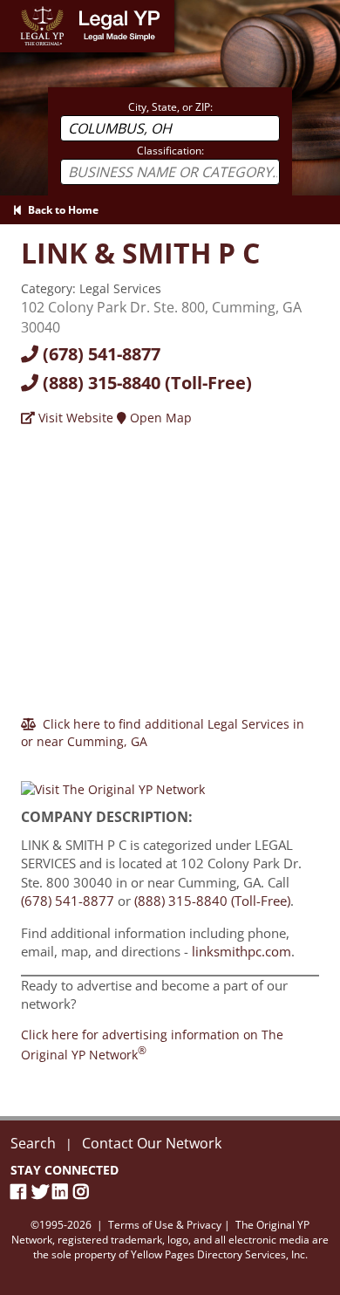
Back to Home (61, 209)
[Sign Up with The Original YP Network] (113, 781)
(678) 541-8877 (99, 354)
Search (33, 1143)
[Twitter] (41, 1191)
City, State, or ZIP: (170, 106)
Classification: (170, 150)
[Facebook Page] (20, 1191)
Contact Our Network (151, 1143)
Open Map (159, 417)
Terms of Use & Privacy (164, 1224)
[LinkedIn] (62, 1191)
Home (17, 8)
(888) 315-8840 (145, 382)
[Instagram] (83, 1191)
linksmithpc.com (241, 951)
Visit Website (74, 417)
